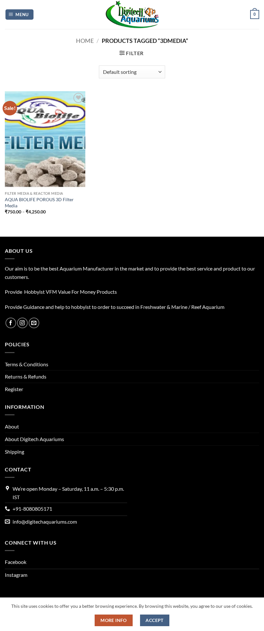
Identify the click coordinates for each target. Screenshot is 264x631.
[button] (19, 14)
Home (85, 40)
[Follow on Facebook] (10, 323)
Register (14, 389)
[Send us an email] (34, 323)
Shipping (14, 452)
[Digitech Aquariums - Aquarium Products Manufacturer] (132, 14)
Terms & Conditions (26, 364)
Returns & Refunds (25, 376)
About (12, 426)
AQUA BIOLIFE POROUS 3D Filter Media (39, 202)
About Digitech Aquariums (34, 439)
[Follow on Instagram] (22, 323)
